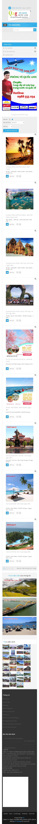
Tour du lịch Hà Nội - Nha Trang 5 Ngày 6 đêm (18, 552)
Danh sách (9, 119)
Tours (10, 814)
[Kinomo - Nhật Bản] (13, 669)
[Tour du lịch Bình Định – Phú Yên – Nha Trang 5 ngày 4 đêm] (35, 423)
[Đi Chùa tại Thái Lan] (27, 663)
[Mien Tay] (13, 652)
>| (12, 568)
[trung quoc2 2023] (27, 647)
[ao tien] (27, 658)
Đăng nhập (7, 702)
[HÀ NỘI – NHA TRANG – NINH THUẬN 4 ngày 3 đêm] (35, 375)
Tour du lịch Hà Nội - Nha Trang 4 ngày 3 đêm (18, 504)
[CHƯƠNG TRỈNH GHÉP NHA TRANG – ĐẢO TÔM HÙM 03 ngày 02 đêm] (35, 183)
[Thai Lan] (6, 663)
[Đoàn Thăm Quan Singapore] (13, 679)
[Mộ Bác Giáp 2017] (13, 674)
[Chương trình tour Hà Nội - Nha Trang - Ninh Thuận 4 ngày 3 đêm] (35, 231)
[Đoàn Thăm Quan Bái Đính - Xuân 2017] (6, 685)
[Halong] (6, 669)
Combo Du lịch (9, 55)
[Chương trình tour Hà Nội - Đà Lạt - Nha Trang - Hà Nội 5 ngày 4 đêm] (35, 279)
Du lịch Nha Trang (23, 115)
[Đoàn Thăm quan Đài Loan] (6, 674)
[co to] (27, 652)
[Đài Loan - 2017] (6, 679)
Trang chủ (14, 115)
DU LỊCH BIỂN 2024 (29, 741)
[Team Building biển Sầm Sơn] (20, 669)
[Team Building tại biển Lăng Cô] (20, 663)
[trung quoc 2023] (20, 647)
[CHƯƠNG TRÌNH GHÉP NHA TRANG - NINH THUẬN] (35, 135)
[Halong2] (20, 685)
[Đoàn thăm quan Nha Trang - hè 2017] (20, 658)
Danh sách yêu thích (9, 711)
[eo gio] (6, 658)
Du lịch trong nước (10, 51)
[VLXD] (13, 647)
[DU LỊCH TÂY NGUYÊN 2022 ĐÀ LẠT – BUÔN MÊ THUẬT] (35, 327)
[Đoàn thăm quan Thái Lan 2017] (27, 669)
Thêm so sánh (20, 176)
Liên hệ (6, 814)
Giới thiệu (6, 699)
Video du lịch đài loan (10, 748)
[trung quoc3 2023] (6, 647)
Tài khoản (24, 814)
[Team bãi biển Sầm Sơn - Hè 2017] (13, 663)
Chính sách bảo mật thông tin (11, 718)
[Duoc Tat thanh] (20, 652)
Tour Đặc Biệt (8, 48)
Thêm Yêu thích (17, 176)
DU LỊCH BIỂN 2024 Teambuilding (13, 738)
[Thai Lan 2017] (27, 679)
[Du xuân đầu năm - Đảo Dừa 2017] (13, 685)
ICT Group (18, 821)
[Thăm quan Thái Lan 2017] (13, 658)
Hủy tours (6, 715)
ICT (23, 818)
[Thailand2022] (20, 674)
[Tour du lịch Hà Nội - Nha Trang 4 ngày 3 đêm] (35, 471)
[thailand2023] (6, 652)
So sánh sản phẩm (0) (11, 130)
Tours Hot (31, 814)
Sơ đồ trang (17, 814)
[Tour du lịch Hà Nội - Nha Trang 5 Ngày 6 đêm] (35, 519)
